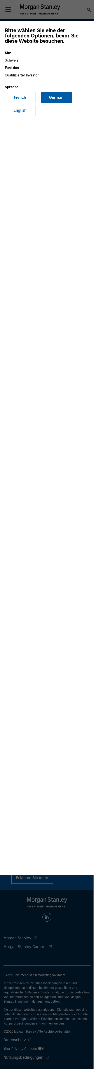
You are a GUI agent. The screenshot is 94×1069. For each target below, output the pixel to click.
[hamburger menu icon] (8, 9)
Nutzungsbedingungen (23, 1057)
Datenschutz (14, 1039)
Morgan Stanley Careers (24, 946)
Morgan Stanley (17, 938)
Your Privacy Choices (20, 1049)
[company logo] (40, 9)
